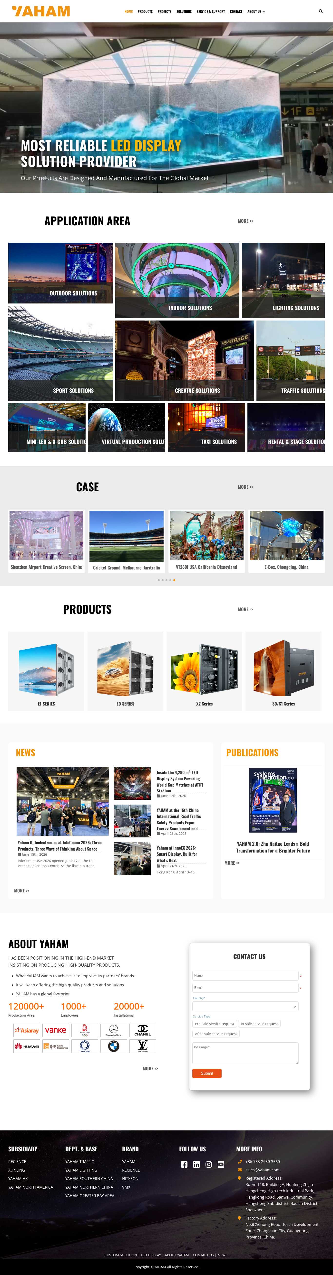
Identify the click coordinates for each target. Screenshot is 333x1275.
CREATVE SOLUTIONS (197, 390)
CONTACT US (203, 1254)
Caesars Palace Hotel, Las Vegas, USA (206, 567)
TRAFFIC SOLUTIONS (303, 390)
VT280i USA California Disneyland (46, 567)
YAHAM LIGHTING (81, 1169)
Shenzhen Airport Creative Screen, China (287, 567)
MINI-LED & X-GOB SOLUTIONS (60, 441)
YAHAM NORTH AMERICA (30, 1186)
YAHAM (128, 1161)
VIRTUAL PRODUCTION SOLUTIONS (139, 441)
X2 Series (204, 703)
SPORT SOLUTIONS (73, 390)
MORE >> (245, 221)
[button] (318, 550)
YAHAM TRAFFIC (79, 1161)
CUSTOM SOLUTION (121, 1254)
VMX (126, 1186)
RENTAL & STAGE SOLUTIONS (299, 441)
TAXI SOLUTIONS (219, 441)
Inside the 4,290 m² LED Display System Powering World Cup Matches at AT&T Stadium (180, 781)
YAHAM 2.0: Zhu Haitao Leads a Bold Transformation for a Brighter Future (273, 846)
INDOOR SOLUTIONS (190, 308)
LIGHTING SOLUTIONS (296, 308)
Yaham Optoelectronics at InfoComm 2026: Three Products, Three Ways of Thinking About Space (60, 845)
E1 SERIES (46, 703)
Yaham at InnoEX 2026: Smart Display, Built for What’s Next (177, 853)
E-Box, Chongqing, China (127, 567)
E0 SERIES (125, 703)
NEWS (222, 1254)
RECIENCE (17, 1161)
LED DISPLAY (151, 1254)
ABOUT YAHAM (177, 1254)
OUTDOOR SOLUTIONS (73, 293)
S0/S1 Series (283, 703)
